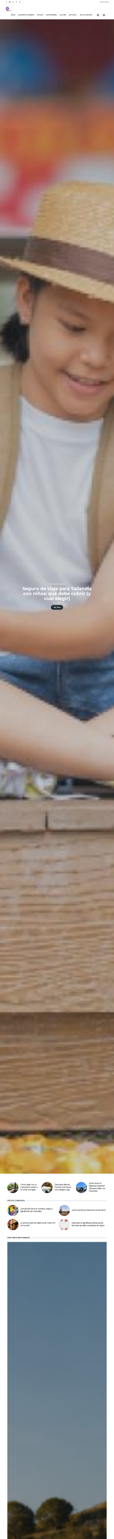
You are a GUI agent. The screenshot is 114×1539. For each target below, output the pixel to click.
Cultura (63, 15)
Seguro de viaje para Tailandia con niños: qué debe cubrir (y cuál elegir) (57, 593)
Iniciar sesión (104, 2)
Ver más (57, 607)
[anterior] (105, 599)
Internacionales (57, 584)
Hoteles (40, 15)
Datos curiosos (86, 15)
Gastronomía (51, 15)
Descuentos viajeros (26, 15)
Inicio (13, 15)
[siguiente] (8, 599)
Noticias (72, 15)
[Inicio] (8, 9)
